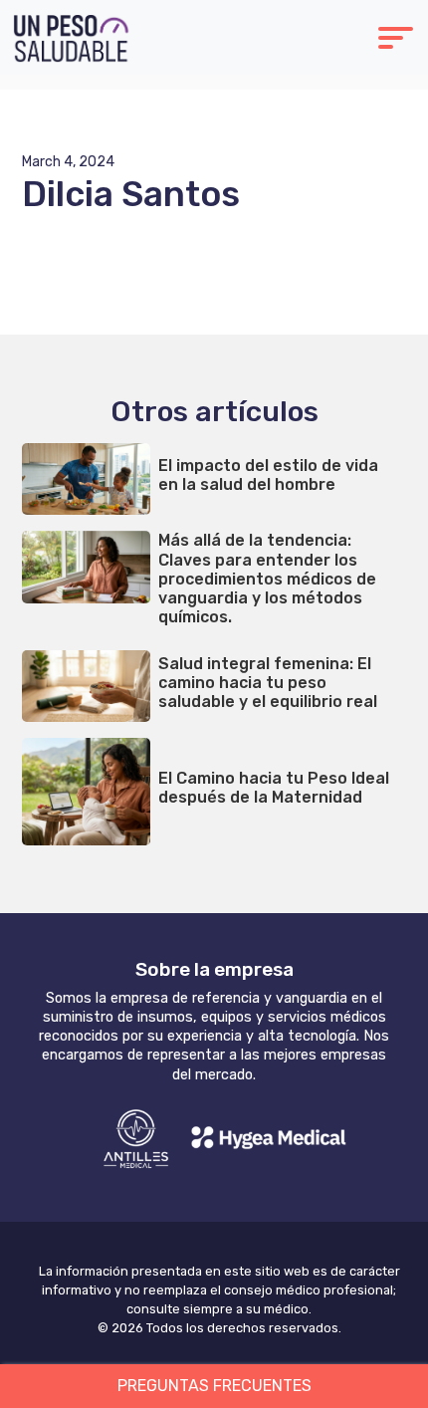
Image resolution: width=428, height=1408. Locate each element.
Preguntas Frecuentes (214, 1385)
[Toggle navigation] (395, 40)
